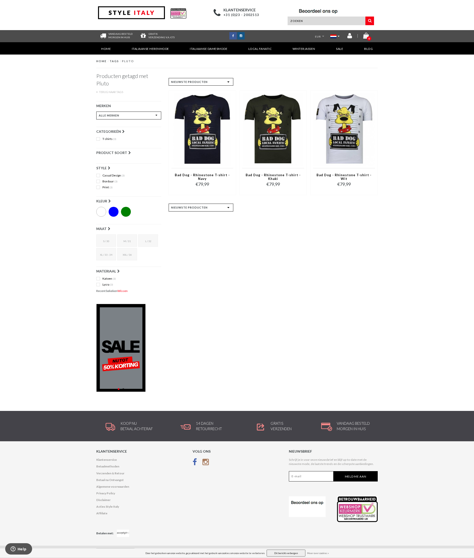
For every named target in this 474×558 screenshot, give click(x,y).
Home (106, 49)
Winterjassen (304, 49)
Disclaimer (103, 500)
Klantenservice (106, 460)
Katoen (109, 278)
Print (107, 187)
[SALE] (128, 348)
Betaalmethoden (107, 466)
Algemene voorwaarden (112, 486)
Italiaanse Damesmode (208, 49)
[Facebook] (195, 463)
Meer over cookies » (318, 553)
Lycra (107, 284)
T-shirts (109, 139)
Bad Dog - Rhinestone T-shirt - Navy (202, 177)
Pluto (128, 61)
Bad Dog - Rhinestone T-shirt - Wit (344, 177)
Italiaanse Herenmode (150, 49)
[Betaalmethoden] (123, 533)
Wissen (123, 291)
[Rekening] (349, 36)
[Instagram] (205, 463)
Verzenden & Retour (110, 473)
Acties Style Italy (107, 506)
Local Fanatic (260, 49)
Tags (114, 61)
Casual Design (113, 175)
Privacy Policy (105, 493)
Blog (368, 49)
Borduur (110, 181)
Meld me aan (355, 476)
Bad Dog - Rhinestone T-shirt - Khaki (273, 177)
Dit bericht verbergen (286, 553)
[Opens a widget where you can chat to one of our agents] (18, 549)
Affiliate (101, 513)
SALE (339, 49)
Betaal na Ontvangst (110, 480)
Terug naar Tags (111, 92)
